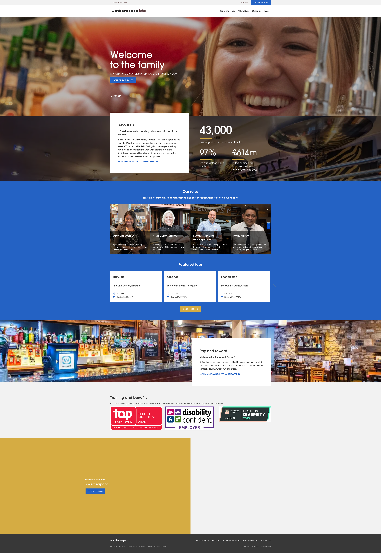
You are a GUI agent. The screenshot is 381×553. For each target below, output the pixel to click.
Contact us (243, 2)
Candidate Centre (261, 2)
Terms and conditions (117, 546)
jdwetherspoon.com (118, 2)
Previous (107, 286)
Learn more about (138, 161)
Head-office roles (250, 540)
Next (274, 286)
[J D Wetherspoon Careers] (129, 10)
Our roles (256, 11)
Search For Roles (123, 80)
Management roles (231, 540)
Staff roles (216, 540)
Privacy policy (132, 546)
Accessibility (162, 546)
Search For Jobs (95, 491)
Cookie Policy (151, 546)
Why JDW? (243, 11)
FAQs (266, 11)
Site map (142, 546)
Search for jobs (227, 11)
